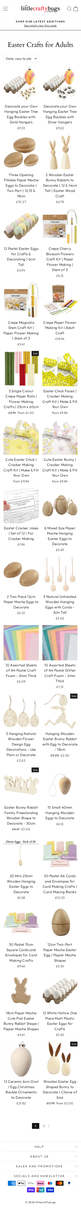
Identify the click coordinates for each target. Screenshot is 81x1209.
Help (39, 1147)
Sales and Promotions (39, 1166)
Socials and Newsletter (39, 1176)
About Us (39, 1156)
